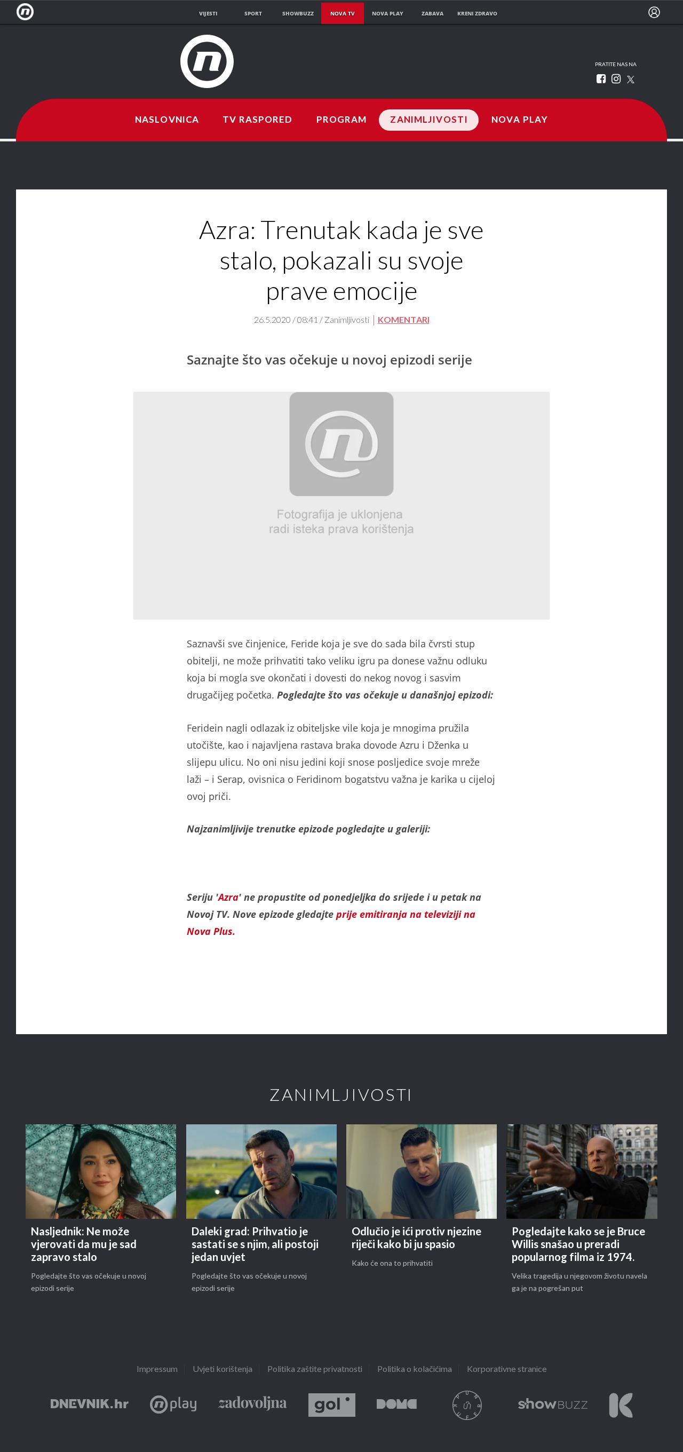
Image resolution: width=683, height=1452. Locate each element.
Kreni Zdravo (621, 1405)
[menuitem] (654, 12)
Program (341, 120)
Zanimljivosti (429, 120)
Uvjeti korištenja (222, 1369)
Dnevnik (90, 1405)
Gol (331, 1405)
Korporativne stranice (507, 1369)
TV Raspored (257, 120)
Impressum (157, 1369)
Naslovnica (167, 120)
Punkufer (467, 1405)
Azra (228, 897)
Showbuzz (552, 1405)
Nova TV (28, 12)
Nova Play (519, 120)
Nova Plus (173, 1405)
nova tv (342, 13)
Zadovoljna (252, 1405)
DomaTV (397, 1405)
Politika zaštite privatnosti (314, 1369)
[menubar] (654, 12)
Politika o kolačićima (414, 1369)
